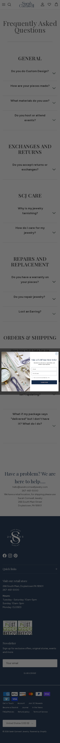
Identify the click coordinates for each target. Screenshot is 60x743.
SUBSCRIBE (44, 382)
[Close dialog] (56, 353)
